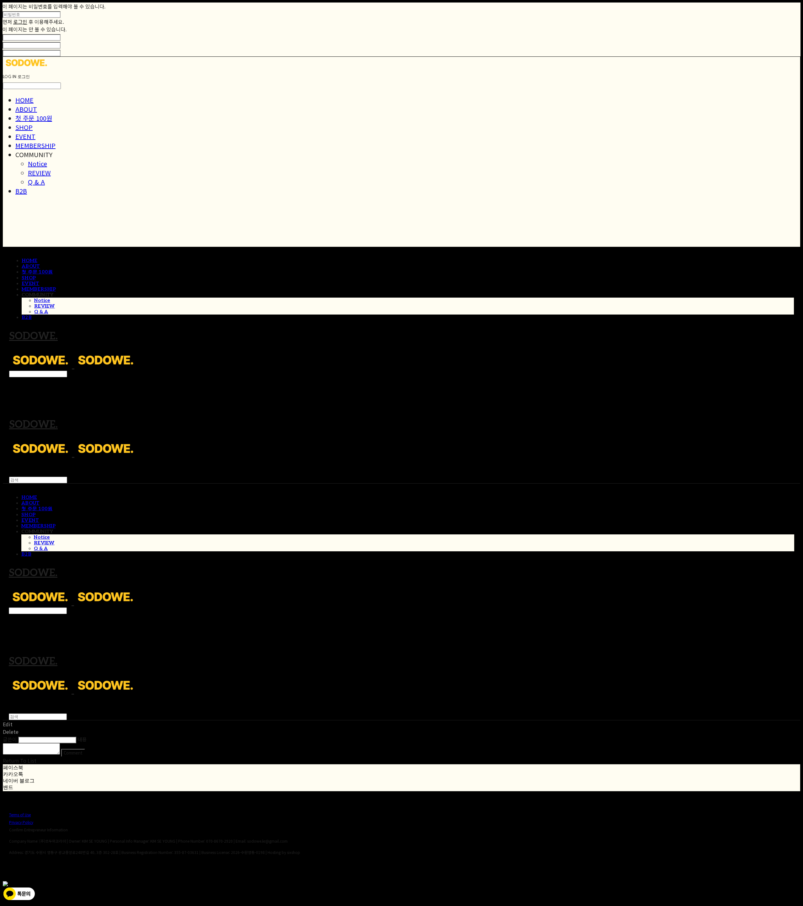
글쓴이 (10, 739)
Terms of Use (20, 814)
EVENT (25, 136)
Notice (37, 163)
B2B (21, 190)
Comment (73, 753)
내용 (82, 739)
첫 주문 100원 (33, 118)
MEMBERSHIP (35, 145)
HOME (24, 99)
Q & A (36, 181)
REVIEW (39, 172)
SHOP (24, 127)
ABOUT (26, 109)
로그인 (20, 21)
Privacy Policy (21, 822)
